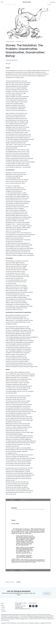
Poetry (18, 582)
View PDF (8, 63)
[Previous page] (7, 500)
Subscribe (52, 2)
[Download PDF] (27, 500)
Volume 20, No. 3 (20, 41)
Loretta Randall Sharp (11, 60)
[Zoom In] (19, 500)
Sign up (47, 593)
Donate (3, 609)
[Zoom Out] (17, 500)
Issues (2, 603)
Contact (3, 607)
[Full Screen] (29, 500)
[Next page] (9, 500)
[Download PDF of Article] (49, 4)
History (2, 605)
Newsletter (3, 611)
